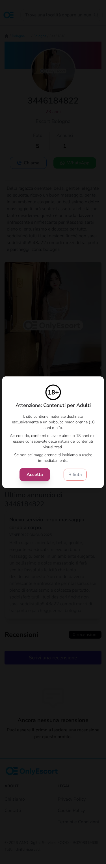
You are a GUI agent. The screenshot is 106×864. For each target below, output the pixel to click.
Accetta (35, 474)
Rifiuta (75, 474)
